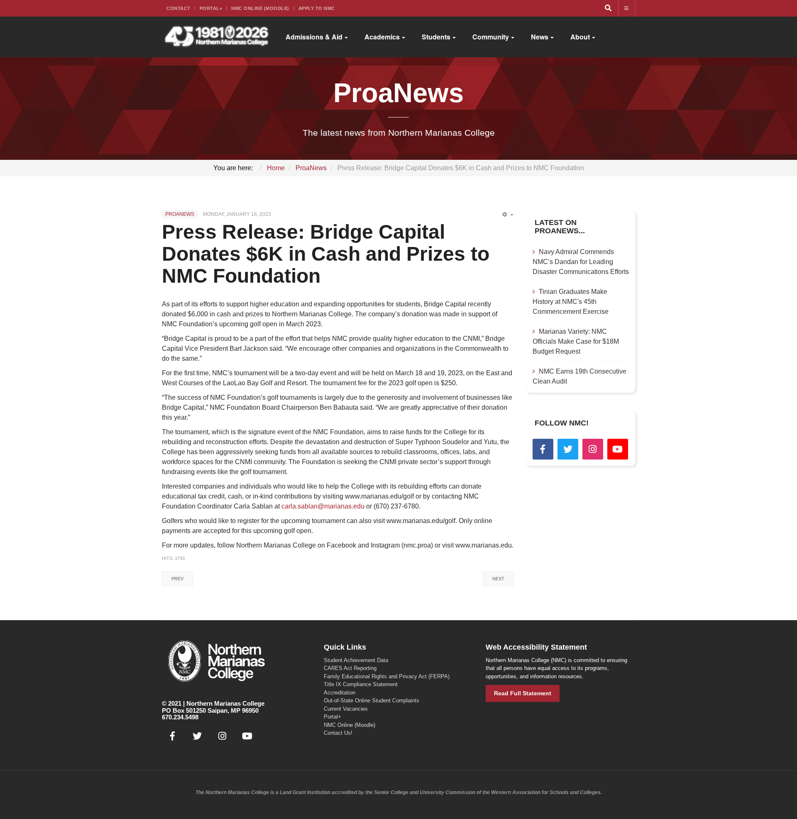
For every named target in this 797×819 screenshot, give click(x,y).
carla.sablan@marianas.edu (322, 506)
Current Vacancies (346, 709)
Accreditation (339, 692)
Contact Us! (338, 733)
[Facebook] (543, 449)
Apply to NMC (316, 8)
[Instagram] (592, 449)
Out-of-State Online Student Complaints (371, 700)
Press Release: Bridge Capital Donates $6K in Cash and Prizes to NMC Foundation (325, 254)
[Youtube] (617, 449)
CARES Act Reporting (350, 668)
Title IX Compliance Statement (361, 684)
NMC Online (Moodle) (260, 8)
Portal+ (211, 8)
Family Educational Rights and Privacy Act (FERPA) (387, 676)
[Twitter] (567, 449)
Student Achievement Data (356, 660)
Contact (178, 8)
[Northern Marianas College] (216, 37)
